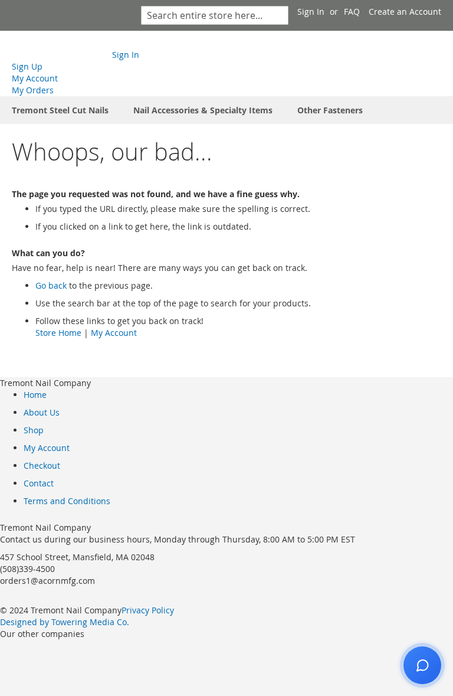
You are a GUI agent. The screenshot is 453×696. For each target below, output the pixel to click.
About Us (42, 412)
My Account (35, 78)
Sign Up (27, 66)
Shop (34, 430)
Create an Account (405, 11)
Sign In (310, 11)
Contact (39, 483)
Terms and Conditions (67, 501)
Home (35, 394)
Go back (51, 285)
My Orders (33, 90)
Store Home (58, 332)
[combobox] (214, 15)
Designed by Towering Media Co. (64, 622)
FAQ (352, 11)
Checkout (42, 465)
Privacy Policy (148, 610)
